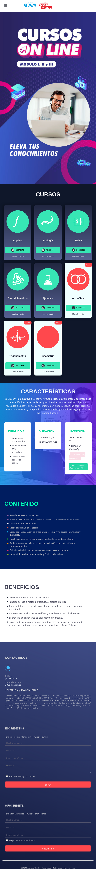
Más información (18, 256)
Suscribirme (48, 848)
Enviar (48, 784)
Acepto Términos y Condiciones (22, 776)
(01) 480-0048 (11, 678)
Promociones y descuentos (77, 456)
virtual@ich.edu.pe (13, 685)
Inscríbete (19, 250)
